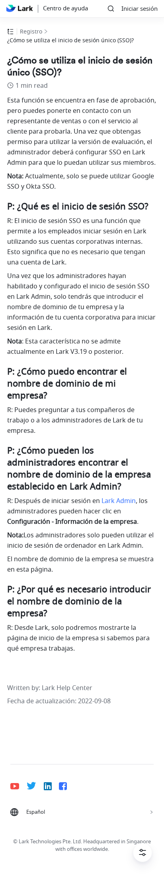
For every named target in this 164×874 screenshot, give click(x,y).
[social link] (18, 786)
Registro (31, 32)
